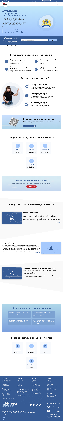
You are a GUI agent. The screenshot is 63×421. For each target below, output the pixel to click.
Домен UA (19, 384)
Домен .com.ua (45, 149)
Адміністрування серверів (37, 386)
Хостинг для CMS (35, 384)
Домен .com (31, 149)
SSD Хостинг (4, 395)
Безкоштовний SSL (21, 394)
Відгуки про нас (50, 388)
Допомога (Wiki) (50, 384)
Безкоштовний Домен (21, 395)
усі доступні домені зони (44, 97)
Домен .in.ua (31, 164)
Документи (49, 385)
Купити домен (20, 380)
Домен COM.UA (20, 385)
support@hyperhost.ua (14, 412)
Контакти (48, 380)
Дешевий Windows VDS (7, 390)
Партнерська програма (51, 395)
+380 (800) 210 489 (10, 411)
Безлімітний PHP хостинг (7, 381)
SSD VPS (4, 397)
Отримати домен (31, 186)
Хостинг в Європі (5, 393)
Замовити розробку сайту (37, 393)
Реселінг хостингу (50, 396)
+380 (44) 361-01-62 (21, 411)
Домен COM (19, 383)
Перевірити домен (21, 381)
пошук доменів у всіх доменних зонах (10, 42)
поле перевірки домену (46, 96)
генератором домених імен (44, 88)
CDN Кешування (31, 350)
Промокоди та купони (51, 389)
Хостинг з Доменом (6, 394)
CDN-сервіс (34, 381)
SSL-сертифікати (35, 383)
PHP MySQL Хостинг (6, 386)
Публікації (49, 381)
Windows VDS (5, 384)
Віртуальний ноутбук (36, 392)
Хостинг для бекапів (36, 385)
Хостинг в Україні (5, 392)
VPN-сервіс (34, 380)
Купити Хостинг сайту (6, 380)
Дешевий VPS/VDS (6, 389)
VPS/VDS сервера (5, 383)
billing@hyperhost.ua (34, 123)
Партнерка (21, 1)
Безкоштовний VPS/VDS (22, 391)
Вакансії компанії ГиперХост (52, 386)
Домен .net (17, 149)
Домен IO (19, 386)
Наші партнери (50, 397)
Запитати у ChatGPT (28, 125)
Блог (13, 1)
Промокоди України (35, 1)
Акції (17, 1)
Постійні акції (49, 383)
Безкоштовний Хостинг (22, 392)
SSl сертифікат (17, 350)
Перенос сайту (35, 390)
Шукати (53, 40)
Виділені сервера (5, 385)
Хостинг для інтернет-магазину (8, 398)
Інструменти (27, 1)
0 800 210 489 (5, 1)
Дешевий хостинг (6, 388)
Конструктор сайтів (36, 388)
